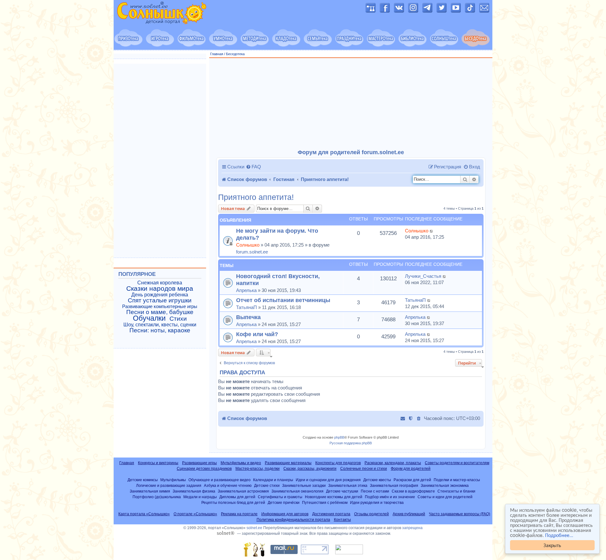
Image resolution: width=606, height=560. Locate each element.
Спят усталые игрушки (160, 300)
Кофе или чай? (257, 334)
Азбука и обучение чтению (228, 485)
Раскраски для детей (412, 480)
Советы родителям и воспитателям (457, 463)
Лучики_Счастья (423, 276)
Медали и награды (200, 497)
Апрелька (246, 290)
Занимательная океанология (297, 491)
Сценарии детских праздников (204, 468)
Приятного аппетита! (256, 197)
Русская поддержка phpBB (351, 443)
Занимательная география (394, 485)
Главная (216, 54)
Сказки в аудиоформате (413, 491)
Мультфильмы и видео (241, 463)
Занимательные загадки (304, 485)
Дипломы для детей (237, 497)
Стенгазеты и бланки (456, 491)
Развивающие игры (199, 463)
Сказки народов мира (159, 288)
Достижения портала (331, 514)
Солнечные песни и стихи (363, 468)
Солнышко (247, 245)
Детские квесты (377, 480)
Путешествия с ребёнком (325, 502)
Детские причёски (284, 502)
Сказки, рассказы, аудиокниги (309, 468)
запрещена (412, 528)
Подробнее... (559, 535)
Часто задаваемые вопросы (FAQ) (459, 514)
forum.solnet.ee (252, 251)
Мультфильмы (173, 480)
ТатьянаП (246, 307)
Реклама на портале (239, 514)
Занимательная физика (194, 491)
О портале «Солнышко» (195, 514)
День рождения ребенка (159, 294)
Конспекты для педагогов (338, 463)
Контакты (342, 519)
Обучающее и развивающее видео (219, 480)
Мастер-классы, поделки (257, 468)
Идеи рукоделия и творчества (377, 502)
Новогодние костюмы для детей (333, 497)
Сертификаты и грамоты (280, 497)
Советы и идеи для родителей (445, 497)
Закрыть (552, 545)
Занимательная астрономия (243, 491)
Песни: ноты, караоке (159, 330)
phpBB (339, 437)
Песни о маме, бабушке (159, 312)
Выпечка (248, 317)
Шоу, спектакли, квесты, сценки (159, 324)
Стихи (178, 319)
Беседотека (235, 54)
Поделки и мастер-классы (457, 480)
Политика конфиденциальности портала (293, 519)
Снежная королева (159, 282)
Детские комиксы (143, 480)
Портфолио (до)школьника (157, 497)
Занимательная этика (347, 485)
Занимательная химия (150, 491)
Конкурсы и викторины (158, 463)
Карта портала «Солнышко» (144, 514)
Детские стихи (267, 485)
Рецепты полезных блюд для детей (233, 502)
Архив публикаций (409, 514)
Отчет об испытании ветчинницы (283, 300)
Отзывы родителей (371, 514)
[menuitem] (253, 166)
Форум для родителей (411, 468)
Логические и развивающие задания (168, 485)
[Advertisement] (351, 104)
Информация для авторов (284, 514)
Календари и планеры (273, 480)
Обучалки (149, 318)
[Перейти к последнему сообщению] (432, 231)
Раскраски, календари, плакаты (393, 463)
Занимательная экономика (445, 485)
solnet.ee (254, 528)
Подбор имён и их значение (390, 497)
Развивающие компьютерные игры (159, 306)
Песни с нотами (375, 491)
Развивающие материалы (288, 463)
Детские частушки (342, 491)
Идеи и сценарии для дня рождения (328, 480)
